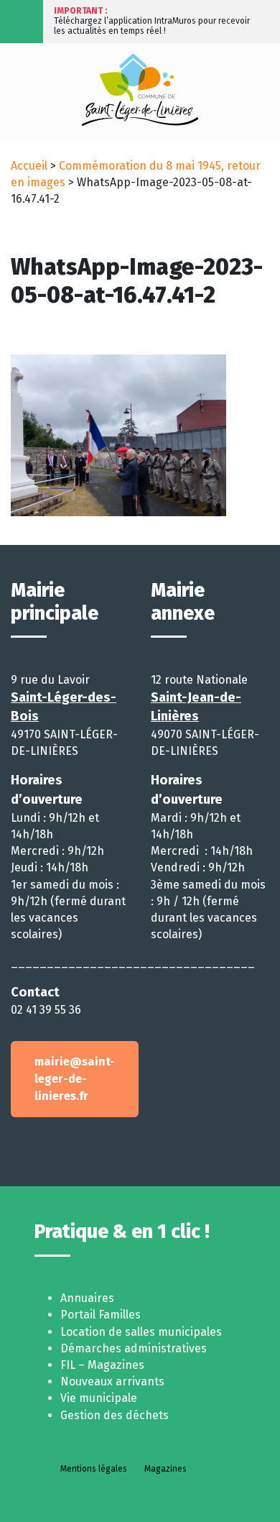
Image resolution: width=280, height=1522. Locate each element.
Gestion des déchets (114, 1415)
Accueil (29, 166)
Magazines (165, 1469)
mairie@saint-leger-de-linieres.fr (74, 1079)
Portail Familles (100, 1314)
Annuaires (87, 1298)
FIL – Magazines (102, 1365)
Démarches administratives (133, 1348)
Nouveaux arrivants (112, 1381)
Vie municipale (98, 1398)
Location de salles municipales (141, 1332)
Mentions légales (93, 1469)
